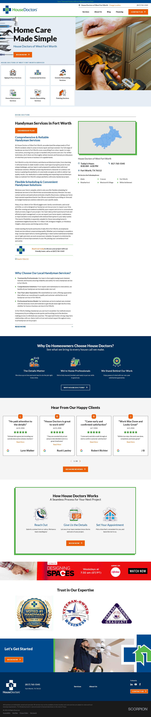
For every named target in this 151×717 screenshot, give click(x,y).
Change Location (115, 5)
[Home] (20, 10)
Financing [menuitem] (119, 12)
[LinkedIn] (131, 684)
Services (77, 686)
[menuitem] (6, 713)
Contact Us (137, 12)
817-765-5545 (118, 163)
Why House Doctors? (74, 387)
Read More (20, 442)
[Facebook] (140, 684)
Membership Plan (26, 131)
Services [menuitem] (85, 12)
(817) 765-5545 (142, 5)
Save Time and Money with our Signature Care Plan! (76, 1)
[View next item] (80, 461)
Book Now (21, 55)
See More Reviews (74, 469)
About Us (93, 686)
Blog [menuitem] (109, 12)
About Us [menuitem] (98, 12)
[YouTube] (136, 684)
